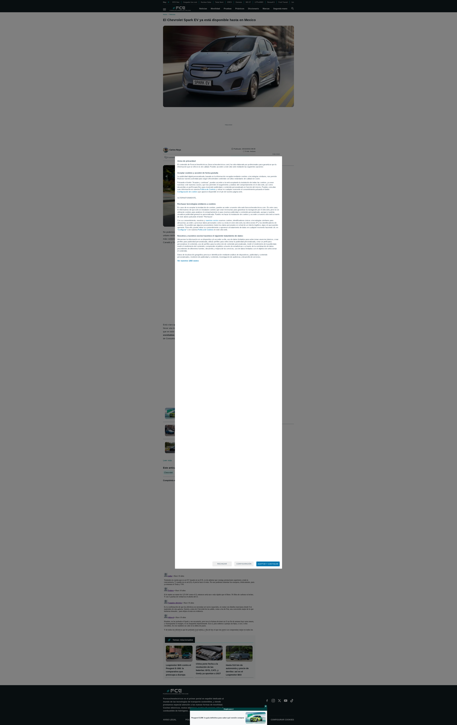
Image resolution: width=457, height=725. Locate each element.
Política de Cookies (208, 189)
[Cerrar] (265, 706)
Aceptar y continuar (268, 564)
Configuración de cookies (187, 192)
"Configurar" (182, 230)
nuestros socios (212, 220)
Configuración (243, 564)
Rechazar (222, 564)
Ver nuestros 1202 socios (188, 261)
